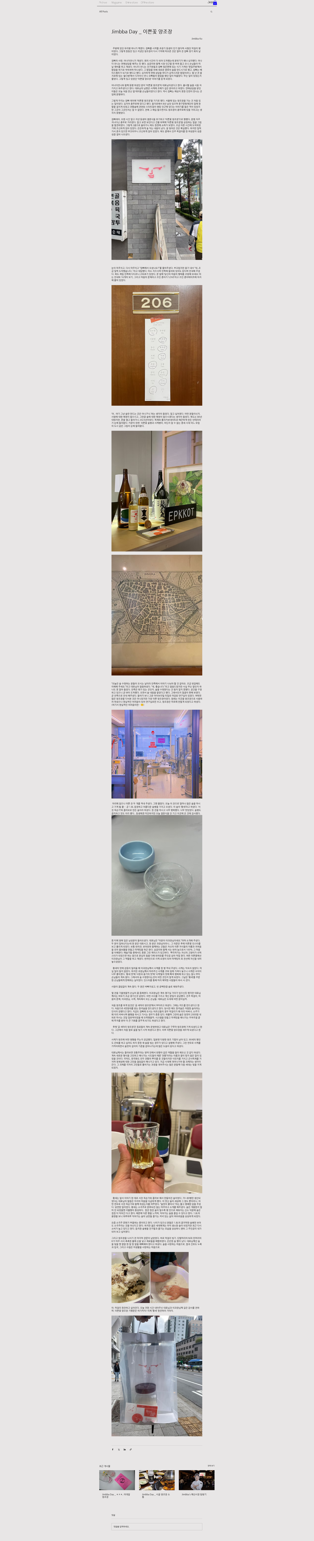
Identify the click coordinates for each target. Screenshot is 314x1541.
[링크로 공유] (131, 1449)
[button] (215, 2)
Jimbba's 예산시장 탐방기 (194, 1494)
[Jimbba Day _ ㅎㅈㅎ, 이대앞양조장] (117, 1480)
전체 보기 (211, 1466)
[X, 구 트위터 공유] (119, 1449)
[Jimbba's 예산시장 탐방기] (197, 1480)
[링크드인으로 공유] (125, 1449)
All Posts (103, 11)
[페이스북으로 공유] (112, 1449)
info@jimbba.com (156, 1471)
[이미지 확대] (130, 1277)
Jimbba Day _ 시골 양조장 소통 (156, 1495)
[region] (103, 2)
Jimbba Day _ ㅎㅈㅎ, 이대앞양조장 (116, 1495)
